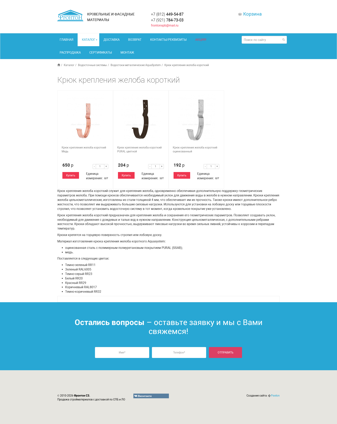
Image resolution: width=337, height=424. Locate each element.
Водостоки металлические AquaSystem (136, 65)
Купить (70, 175)
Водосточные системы (92, 65)
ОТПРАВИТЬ (225, 352)
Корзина (252, 14)
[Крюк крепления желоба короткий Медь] (85, 118)
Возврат (135, 40)
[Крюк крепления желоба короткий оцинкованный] (196, 118)
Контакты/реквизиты (168, 40)
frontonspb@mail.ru (164, 25)
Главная (66, 40)
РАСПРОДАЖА (70, 52)
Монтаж (127, 52)
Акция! (200, 40)
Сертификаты (100, 52)
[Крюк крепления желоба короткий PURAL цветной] (141, 118)
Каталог (88, 40)
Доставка (112, 40)
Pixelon (275, 395)
